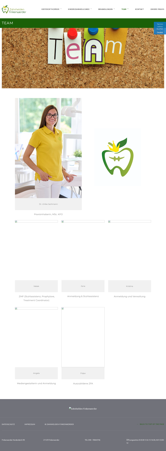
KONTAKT (139, 9)
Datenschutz (8, 424)
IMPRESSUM (30, 424)
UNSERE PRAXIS (157, 9)
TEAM (123, 9)
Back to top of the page (151, 424)
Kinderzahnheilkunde (78, 9)
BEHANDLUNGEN (105, 9)
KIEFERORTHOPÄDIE (50, 9)
